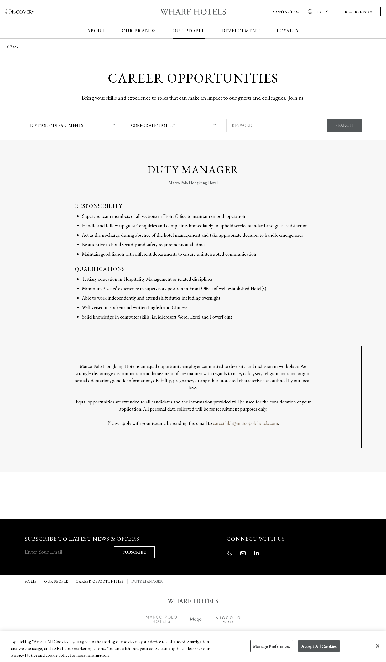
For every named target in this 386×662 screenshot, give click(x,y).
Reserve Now (359, 11)
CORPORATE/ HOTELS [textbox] (153, 125)
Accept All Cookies (319, 646)
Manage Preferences (271, 646)
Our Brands (139, 31)
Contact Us (286, 11)
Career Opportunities (100, 581)
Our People (189, 31)
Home (31, 581)
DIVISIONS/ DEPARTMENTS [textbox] (56, 125)
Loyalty (288, 31)
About (96, 31)
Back (14, 46)
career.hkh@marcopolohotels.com (245, 423)
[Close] (377, 646)
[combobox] (73, 125)
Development (240, 31)
